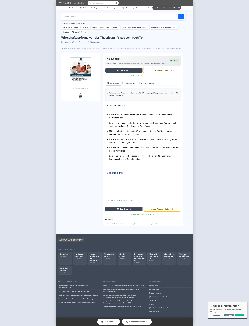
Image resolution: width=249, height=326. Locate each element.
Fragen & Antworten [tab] (148, 83)
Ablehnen (229, 315)
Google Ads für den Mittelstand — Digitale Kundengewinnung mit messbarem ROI (118, 302)
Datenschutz (155, 289)
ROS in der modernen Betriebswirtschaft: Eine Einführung (78, 295)
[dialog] (227, 310)
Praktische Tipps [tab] (130, 83)
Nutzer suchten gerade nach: (74, 23)
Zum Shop (124, 70)
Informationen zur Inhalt (158, 297)
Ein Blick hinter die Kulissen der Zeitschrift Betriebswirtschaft (73, 287)
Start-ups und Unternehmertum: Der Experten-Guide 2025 (123, 285)
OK (239, 315)
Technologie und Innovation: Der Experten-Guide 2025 (122, 306)
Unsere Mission (155, 293)
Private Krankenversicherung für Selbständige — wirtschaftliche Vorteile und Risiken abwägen (120, 296)
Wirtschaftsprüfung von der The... (76, 27)
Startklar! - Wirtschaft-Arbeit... (75, 32)
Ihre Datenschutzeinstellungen (161, 308)
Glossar (153, 300)
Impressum (154, 285)
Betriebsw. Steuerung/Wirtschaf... (164, 27)
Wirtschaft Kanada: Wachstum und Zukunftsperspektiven (78, 299)
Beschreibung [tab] (115, 83)
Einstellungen (216, 315)
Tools (152, 304)
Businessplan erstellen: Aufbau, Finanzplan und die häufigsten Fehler (121, 290)
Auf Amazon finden (161, 70)
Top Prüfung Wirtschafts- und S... (134, 27)
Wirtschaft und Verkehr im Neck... (105, 27)
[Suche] (116, 3)
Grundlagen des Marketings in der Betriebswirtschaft (76, 302)
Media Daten (154, 311)
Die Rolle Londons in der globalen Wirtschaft (73, 291)
